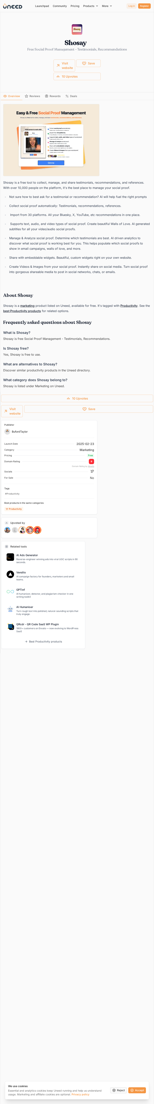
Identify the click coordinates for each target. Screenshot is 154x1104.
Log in (131, 6)
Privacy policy (80, 1094)
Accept (139, 1090)
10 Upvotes (70, 76)
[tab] (11, 96)
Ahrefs (91, 466)
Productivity (128, 306)
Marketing (87, 450)
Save (91, 63)
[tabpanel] (77, 246)
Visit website (67, 65)
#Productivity (12, 493)
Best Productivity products (45, 641)
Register (144, 6)
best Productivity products (22, 311)
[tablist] (77, 96)
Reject (121, 1090)
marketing (27, 306)
